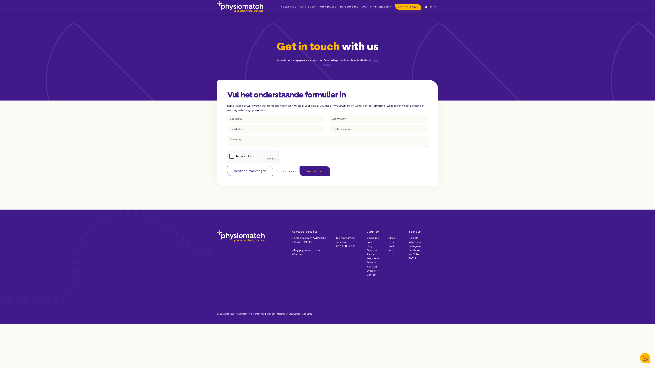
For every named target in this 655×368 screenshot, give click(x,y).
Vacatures (288, 6)
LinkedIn (413, 238)
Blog (369, 246)
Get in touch (408, 7)
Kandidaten (307, 6)
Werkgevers (328, 6)
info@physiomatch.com (306, 250)
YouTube (414, 254)
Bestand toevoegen (250, 171)
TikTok (412, 258)
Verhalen (372, 267)
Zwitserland (349, 6)
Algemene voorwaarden (288, 314)
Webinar (371, 271)
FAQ (369, 242)
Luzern (391, 242)
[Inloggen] (426, 6)
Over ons (372, 250)
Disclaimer (307, 314)
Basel (391, 246)
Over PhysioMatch (375, 6)
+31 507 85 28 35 (345, 246)
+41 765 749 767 (302, 242)
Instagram (415, 246)
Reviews (371, 262)
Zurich (391, 238)
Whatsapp (298, 254)
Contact (371, 275)
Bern (390, 250)
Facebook (414, 250)
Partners (372, 254)
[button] (645, 358)
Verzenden (314, 171)
